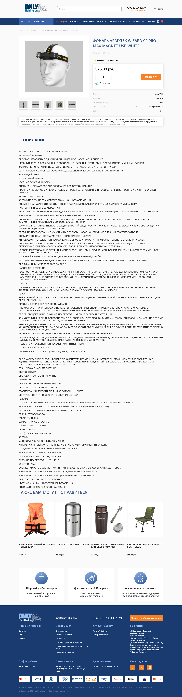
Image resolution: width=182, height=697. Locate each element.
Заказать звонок (137, 10)
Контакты (60, 638)
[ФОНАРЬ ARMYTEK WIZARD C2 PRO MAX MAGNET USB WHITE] (54, 66)
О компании (61, 631)
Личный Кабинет (100, 631)
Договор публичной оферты (69, 642)
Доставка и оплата (65, 635)
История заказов (100, 635)
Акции (21, 635)
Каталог (22, 631)
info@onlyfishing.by (66, 617)
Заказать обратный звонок (146, 618)
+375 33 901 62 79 (136, 7)
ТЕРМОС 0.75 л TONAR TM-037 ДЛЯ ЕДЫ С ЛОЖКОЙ (107, 545)
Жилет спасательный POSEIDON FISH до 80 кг (37, 545)
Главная (22, 30)
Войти (160, 9)
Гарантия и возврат (65, 652)
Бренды (22, 638)
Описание (34, 140)
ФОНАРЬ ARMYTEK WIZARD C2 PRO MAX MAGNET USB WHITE (54, 30)
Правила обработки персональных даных (72, 647)
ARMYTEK (113, 60)
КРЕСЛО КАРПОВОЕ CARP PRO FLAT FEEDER (144, 545)
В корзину (151, 76)
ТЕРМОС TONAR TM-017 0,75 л (73, 544)
